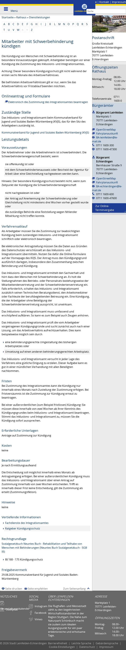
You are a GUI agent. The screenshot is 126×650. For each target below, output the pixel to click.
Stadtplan (12, 609)
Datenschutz (87, 647)
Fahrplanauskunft (107, 133)
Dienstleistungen (39, 17)
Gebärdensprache (107, 643)
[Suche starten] (123, 11)
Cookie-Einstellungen (62, 647)
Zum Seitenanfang (74, 588)
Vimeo (38, 619)
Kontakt (104, 2)
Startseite (8, 17)
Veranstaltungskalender (14, 607)
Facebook (40, 613)
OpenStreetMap (106, 129)
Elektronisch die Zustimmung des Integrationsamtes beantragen (48, 102)
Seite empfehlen (38, 588)
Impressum (119, 2)
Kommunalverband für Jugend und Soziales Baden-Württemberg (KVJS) (45, 132)
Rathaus (21, 17)
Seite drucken (13, 588)
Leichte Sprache (81, 643)
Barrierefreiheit (57, 643)
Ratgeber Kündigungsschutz (22, 528)
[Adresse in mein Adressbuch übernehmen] (93, 112)
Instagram (41, 606)
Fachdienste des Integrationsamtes (27, 523)
